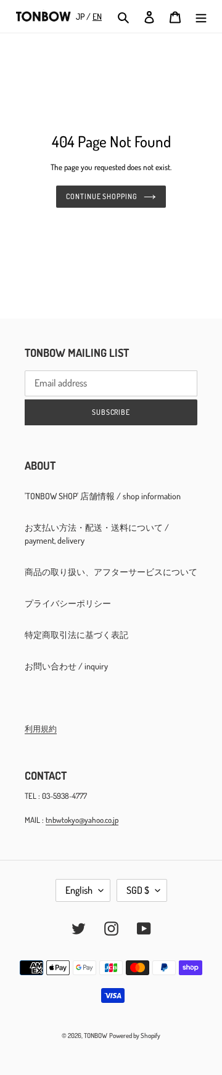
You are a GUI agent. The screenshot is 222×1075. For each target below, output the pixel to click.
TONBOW (95, 1035)
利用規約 (41, 729)
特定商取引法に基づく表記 (76, 634)
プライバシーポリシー (68, 603)
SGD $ (137, 890)
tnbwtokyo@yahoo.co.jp (82, 820)
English (78, 890)
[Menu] (201, 16)
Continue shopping (102, 196)
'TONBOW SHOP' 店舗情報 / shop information (103, 496)
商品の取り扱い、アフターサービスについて (111, 571)
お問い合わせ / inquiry (66, 666)
